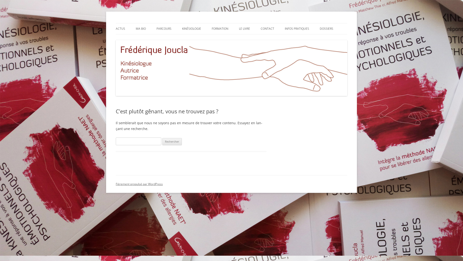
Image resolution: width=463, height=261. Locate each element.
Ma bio (141, 29)
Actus (120, 29)
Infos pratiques (297, 29)
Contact (267, 29)
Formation (220, 29)
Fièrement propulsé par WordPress (139, 184)
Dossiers (326, 29)
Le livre (244, 29)
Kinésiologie (191, 29)
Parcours (164, 29)
